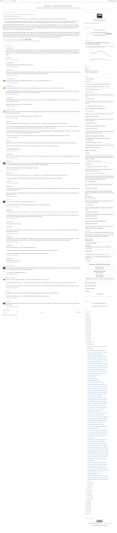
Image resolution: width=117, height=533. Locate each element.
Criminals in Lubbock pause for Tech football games (97, 373)
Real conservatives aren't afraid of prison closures (96, 462)
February (89, 497)
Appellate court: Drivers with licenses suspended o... (97, 346)
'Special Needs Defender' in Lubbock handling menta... (98, 479)
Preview (94, 35)
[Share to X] (28, 39)
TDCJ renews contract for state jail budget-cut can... (97, 413)
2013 (88, 335)
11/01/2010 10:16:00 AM (12, 75)
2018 (88, 325)
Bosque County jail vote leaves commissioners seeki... (97, 388)
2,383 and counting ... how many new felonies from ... (98, 407)
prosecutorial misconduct (33, 40)
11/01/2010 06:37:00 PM (12, 169)
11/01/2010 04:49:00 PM (12, 137)
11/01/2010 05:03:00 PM (12, 150)
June (89, 489)
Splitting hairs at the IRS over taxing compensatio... (97, 392)
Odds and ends (90, 348)
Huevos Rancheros (103, 306)
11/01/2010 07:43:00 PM (12, 206)
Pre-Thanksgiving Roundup (92, 378)
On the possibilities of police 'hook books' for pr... (97, 369)
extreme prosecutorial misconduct (19, 26)
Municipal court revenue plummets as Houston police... (98, 359)
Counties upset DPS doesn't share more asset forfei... (97, 394)
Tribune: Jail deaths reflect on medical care (95, 424)
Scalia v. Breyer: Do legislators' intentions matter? (97, 426)
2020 (88, 321)
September (90, 483)
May (89, 491)
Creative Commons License (105, 523)
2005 (88, 509)
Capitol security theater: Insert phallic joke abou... (97, 357)
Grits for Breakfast (58, 6)
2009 (88, 502)
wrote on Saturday (39, 24)
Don (7, 301)
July (89, 487)
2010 (88, 341)
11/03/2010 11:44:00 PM (12, 298)
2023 (88, 315)
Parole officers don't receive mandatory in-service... (97, 466)
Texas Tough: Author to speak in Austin (95, 422)
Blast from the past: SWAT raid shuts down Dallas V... (97, 432)
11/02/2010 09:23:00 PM (12, 262)
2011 (88, 339)
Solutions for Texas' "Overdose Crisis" (94, 411)
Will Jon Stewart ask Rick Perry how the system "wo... (98, 447)
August (89, 485)
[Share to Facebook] (29, 39)
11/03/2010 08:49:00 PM (12, 287)
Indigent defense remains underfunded (94, 354)
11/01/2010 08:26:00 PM (12, 242)
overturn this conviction (61, 24)
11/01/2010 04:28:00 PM (12, 118)
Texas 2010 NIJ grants (91, 376)
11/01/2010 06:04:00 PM (12, 158)
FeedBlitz (104, 35)
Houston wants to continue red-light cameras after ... (97, 458)
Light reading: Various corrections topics (95, 471)
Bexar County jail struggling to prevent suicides (96, 350)
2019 (88, 323)
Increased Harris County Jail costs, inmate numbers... (97, 401)
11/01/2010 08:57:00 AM (12, 66)
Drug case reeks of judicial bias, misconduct (95, 382)
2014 (88, 333)
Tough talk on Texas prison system (94, 380)
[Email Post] (24, 39)
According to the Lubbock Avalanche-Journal (11, 16)
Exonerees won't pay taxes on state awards (95, 414)
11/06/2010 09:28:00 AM (12, 306)
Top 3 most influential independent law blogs (98, 278)
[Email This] (25, 39)
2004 (88, 511)
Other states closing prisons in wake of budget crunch (97, 454)
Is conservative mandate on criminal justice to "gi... (97, 468)
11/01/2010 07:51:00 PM (12, 218)
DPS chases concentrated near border (94, 395)
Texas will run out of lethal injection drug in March (97, 386)
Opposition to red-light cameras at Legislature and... (97, 403)
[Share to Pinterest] (30, 39)
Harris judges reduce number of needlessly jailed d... (97, 399)
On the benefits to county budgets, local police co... (97, 433)
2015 (88, 331)
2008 (88, 504)
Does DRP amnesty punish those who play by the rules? (98, 453)
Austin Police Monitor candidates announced (96, 441)
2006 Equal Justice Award (99, 268)
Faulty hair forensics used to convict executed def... (97, 430)
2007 (88, 506)
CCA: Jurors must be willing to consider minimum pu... (98, 416)
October (89, 481)
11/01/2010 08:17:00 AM (12, 59)
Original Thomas (9, 109)
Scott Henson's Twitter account (93, 23)
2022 (88, 317)
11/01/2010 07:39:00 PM (12, 196)
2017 (88, 327)
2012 (88, 337)
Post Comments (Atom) (12, 315)
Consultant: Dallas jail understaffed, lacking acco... (97, 356)
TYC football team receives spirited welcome (96, 435)
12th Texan (13, 29)
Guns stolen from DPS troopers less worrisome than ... (97, 456)
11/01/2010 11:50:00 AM (12, 106)
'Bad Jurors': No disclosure (92, 473)
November (90, 344)
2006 (88, 507)
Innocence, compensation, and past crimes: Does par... (97, 352)
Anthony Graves (10, 40)
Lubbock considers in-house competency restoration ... (97, 451)
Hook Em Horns (9, 78)
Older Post (78, 312)
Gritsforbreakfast (9, 265)
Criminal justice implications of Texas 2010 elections (97, 470)
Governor (17, 40)
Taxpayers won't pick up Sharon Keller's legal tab (97, 464)
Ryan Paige (8, 86)
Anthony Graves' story (29, 24)
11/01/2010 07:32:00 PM (12, 183)
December (90, 342)
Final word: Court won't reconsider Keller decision (97, 443)
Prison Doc (8, 199)
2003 (88, 513)
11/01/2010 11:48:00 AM (12, 94)
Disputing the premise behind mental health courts (97, 384)
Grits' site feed (102, 30)
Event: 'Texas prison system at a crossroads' (95, 409)
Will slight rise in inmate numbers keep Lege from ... (97, 439)
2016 (88, 329)
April (89, 493)
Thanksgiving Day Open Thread (93, 375)
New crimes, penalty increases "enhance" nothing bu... (97, 445)
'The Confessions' (90, 437)
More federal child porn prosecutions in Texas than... (97, 367)
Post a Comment (6, 310)
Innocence (23, 40)
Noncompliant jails (91, 460)
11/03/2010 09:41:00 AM (12, 274)
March (89, 495)
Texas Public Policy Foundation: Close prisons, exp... (97, 363)
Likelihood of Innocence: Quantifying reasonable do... (97, 420)
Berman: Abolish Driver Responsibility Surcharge (97, 418)
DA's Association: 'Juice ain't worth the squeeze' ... (97, 405)
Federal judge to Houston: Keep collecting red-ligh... (97, 365)
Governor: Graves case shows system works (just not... (97, 475)
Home (42, 312)
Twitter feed (107, 254)
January (89, 499)
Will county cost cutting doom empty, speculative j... (97, 390)
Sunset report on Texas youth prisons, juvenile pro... (97, 397)
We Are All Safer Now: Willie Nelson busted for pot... (97, 371)
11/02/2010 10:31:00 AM (12, 255)
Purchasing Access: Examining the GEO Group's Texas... (98, 449)
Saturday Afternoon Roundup (93, 428)
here (6, 26)
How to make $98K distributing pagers (94, 361)
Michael (7, 161)
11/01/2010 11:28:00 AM (12, 82)
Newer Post (5, 312)
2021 (88, 319)
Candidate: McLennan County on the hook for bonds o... (98, 477)
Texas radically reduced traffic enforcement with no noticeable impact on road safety (97, 43)
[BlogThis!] (27, 39)
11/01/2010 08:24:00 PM (12, 233)
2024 (88, 313)
